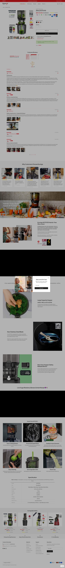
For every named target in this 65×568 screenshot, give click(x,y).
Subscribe (41, 288)
